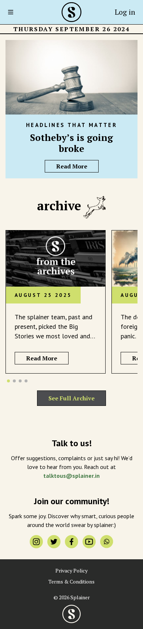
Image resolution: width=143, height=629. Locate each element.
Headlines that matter (71, 124)
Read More (71, 166)
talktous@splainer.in (71, 475)
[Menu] (13, 12)
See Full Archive (71, 398)
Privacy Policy (71, 570)
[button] (8, 380)
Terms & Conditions (71, 581)
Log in (125, 12)
